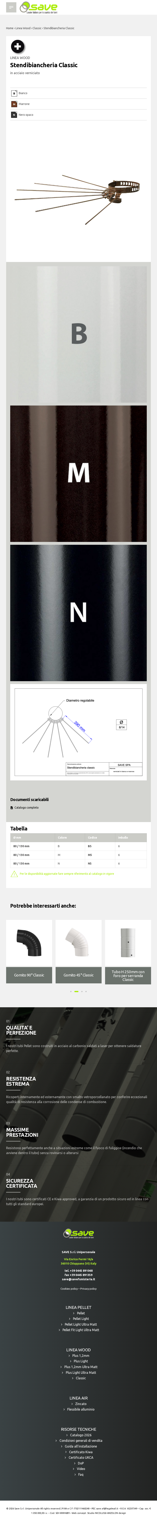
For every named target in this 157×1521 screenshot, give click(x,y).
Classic (37, 28)
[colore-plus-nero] (78, 613)
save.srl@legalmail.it (107, 1508)
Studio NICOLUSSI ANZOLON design (106, 1513)
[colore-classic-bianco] (78, 334)
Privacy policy (88, 1288)
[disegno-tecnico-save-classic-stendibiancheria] (78, 732)
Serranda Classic (29, 975)
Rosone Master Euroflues (128, 975)
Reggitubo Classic (78, 975)
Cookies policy (69, 1288)
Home (9, 28)
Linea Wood (23, 28)
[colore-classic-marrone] (78, 474)
